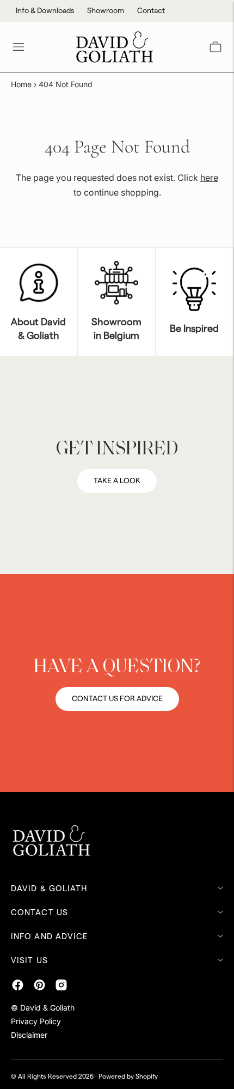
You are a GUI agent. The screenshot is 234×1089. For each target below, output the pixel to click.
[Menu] (18, 47)
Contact (151, 11)
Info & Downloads (45, 11)
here (209, 177)
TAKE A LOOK (117, 481)
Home (21, 84)
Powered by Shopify (128, 1076)
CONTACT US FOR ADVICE (117, 699)
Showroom (105, 11)
